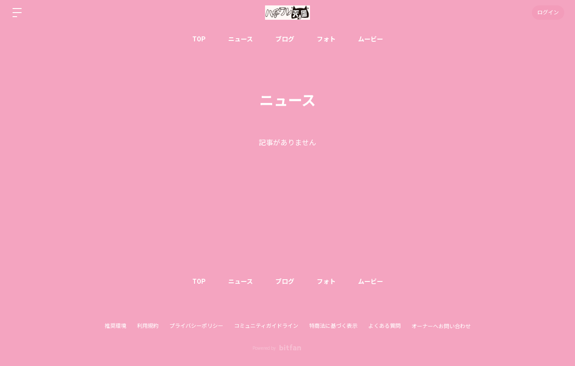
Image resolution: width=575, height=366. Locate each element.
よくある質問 (384, 326)
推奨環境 (115, 326)
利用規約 (148, 326)
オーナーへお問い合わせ (441, 326)
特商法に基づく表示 (333, 326)
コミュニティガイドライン (266, 326)
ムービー (370, 39)
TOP (199, 39)
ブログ (284, 39)
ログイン (548, 12)
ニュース (240, 39)
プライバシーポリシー (196, 326)
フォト (326, 39)
